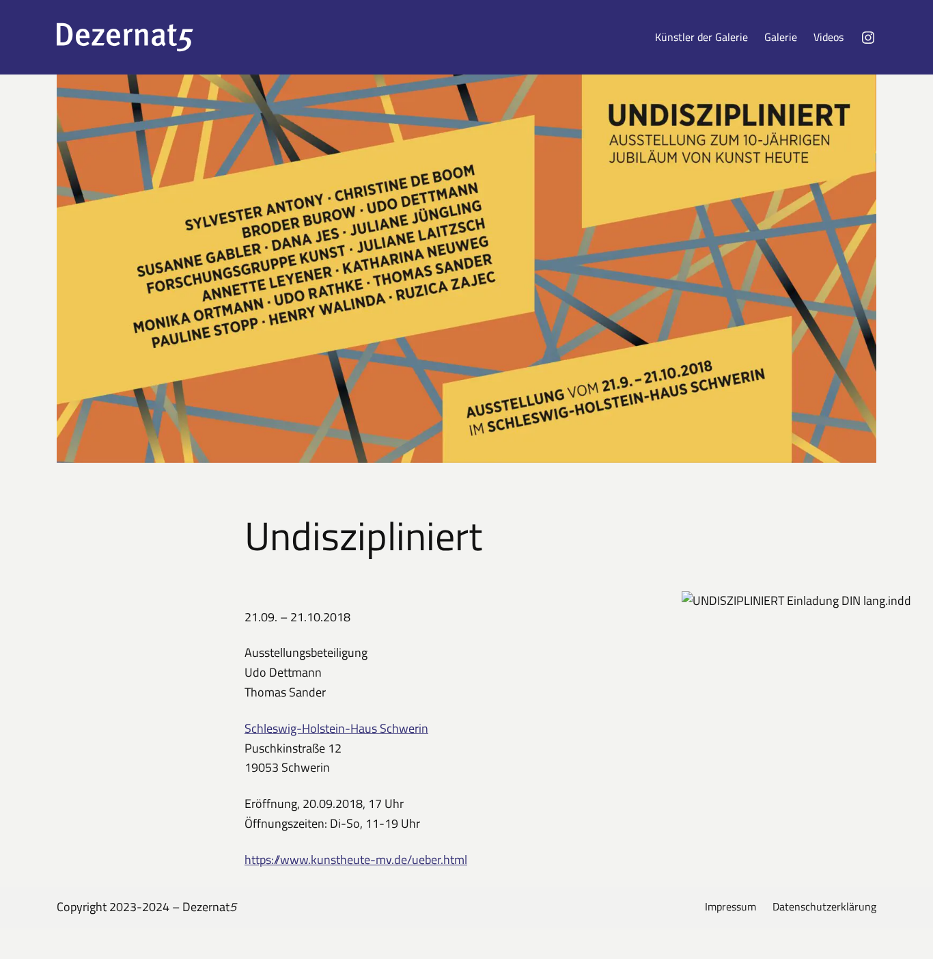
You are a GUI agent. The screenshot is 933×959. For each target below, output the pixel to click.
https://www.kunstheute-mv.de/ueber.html (356, 859)
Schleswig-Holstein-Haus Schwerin (336, 728)
